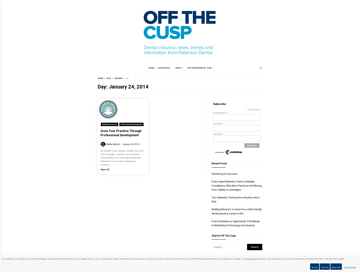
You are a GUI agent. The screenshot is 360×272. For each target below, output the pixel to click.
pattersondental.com (199, 68)
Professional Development (131, 124)
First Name (218, 123)
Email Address (220, 112)
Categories (164, 68)
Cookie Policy (350, 267)
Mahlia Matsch (113, 144)
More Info (336, 267)
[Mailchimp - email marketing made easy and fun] (228, 154)
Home (151, 68)
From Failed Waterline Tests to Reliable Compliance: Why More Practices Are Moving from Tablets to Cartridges (237, 185)
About (178, 68)
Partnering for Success (225, 173)
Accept (315, 267)
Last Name (218, 134)
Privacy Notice (252, 259)
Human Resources (109, 124)
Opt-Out (324, 267)
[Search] (260, 68)
